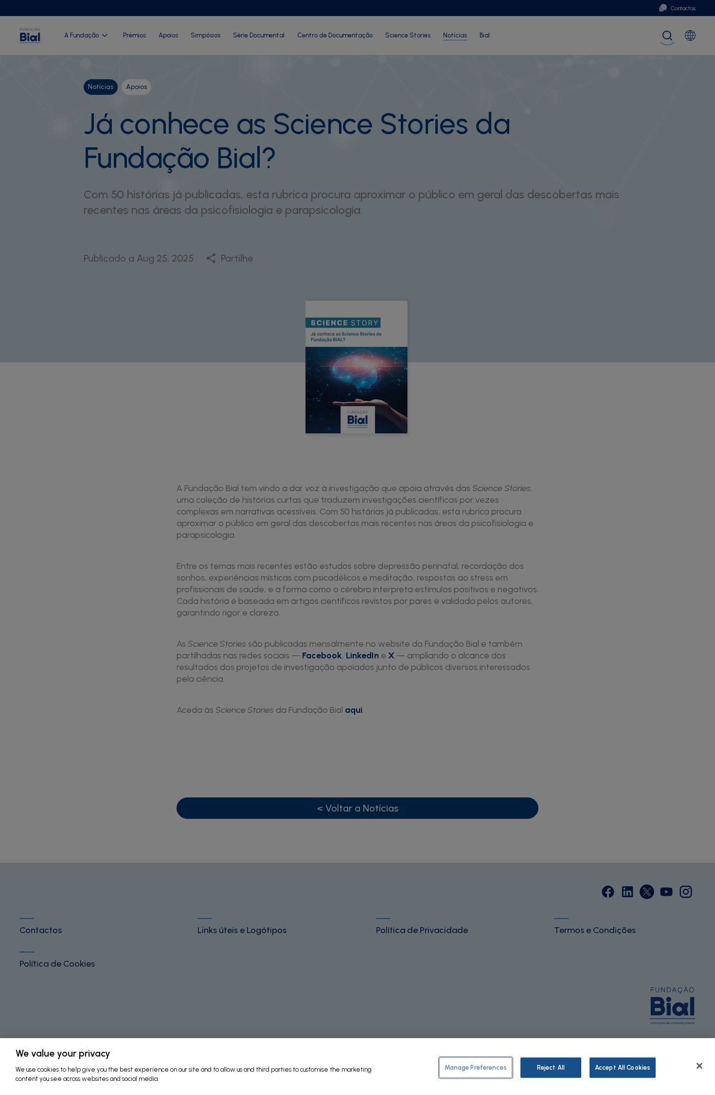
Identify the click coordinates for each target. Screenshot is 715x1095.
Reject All (551, 1067)
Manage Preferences (476, 1067)
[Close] (699, 1066)
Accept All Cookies (622, 1067)
